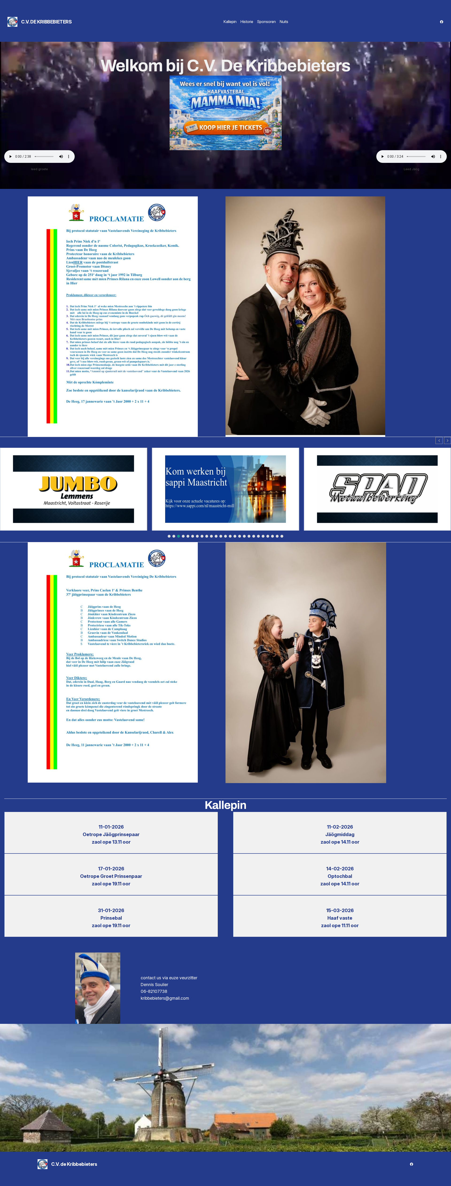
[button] (447, 440)
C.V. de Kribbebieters (46, 22)
